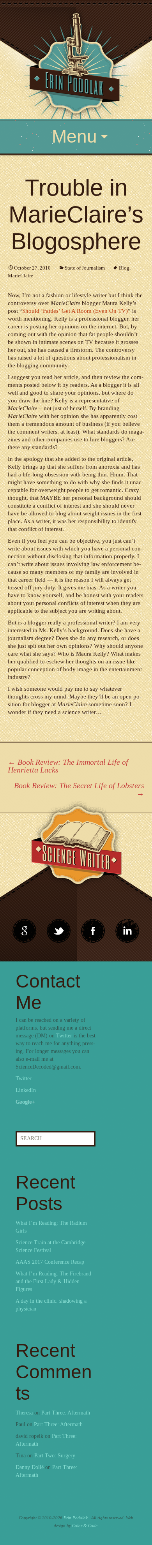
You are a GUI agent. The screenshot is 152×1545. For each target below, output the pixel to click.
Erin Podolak (76, 1517)
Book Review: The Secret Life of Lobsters (79, 789)
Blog (124, 268)
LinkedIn (26, 1090)
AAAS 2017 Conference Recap (50, 1262)
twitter (59, 931)
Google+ (25, 1102)
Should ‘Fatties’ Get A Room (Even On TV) (75, 311)
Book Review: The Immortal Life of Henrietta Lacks (68, 766)
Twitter (64, 1036)
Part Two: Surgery (54, 1456)
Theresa (24, 1413)
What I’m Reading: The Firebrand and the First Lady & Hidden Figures (53, 1281)
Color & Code (84, 1525)
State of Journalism (85, 268)
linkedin (93, 931)
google (24, 931)
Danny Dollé (30, 1467)
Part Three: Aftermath (65, 1413)
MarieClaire (20, 276)
